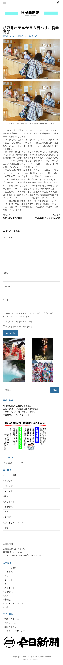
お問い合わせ (10, 623)
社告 (6, 528)
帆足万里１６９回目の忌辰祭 (47, 216)
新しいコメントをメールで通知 (18, 321)
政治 (6, 512)
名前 (5, 273)
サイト (6, 300)
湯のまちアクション (13, 522)
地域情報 (8, 507)
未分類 (7, 517)
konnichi (14, 36)
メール (6, 286)
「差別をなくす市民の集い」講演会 (19, 412)
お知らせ (8, 486)
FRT (39, 660)
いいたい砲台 (10, 475)
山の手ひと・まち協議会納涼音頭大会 (20, 409)
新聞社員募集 (10, 627)
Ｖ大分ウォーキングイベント (16, 415)
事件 (6, 496)
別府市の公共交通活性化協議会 (17, 405)
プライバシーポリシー (14, 631)
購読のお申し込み (12, 619)
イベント (8, 491)
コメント (7, 237)
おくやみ (8, 480)
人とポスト (9, 501)
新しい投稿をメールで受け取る (18, 327)
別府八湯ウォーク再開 (12, 216)
